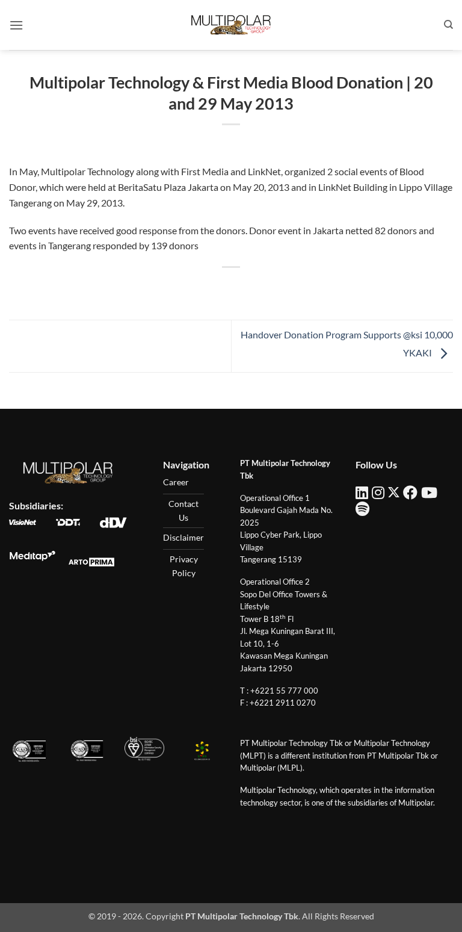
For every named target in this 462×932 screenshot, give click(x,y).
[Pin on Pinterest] (264, 287)
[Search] (448, 24)
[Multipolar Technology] (231, 25)
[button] (16, 25)
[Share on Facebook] (198, 287)
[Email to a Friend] (242, 287)
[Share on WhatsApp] (176, 287)
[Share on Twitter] (220, 287)
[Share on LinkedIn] (285, 287)
